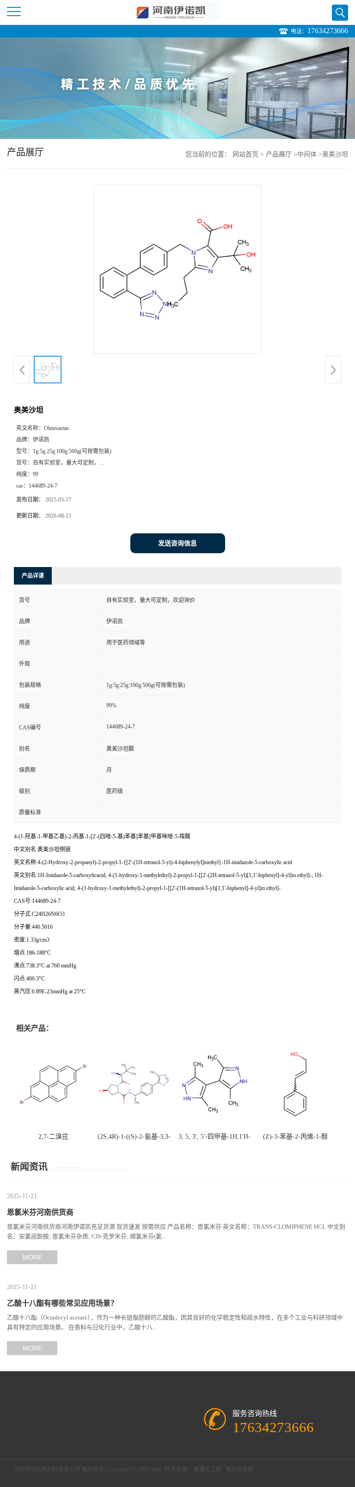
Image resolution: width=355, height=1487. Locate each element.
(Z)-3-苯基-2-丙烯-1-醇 (295, 1136)
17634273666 (327, 31)
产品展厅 (279, 154)
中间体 (307, 154)
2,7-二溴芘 (53, 1136)
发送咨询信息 (177, 543)
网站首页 (245, 154)
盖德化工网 (207, 1469)
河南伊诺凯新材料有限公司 (47, 1469)
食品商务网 (239, 1469)
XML (157, 1469)
